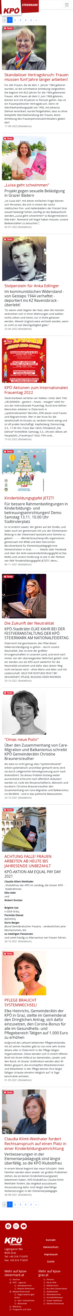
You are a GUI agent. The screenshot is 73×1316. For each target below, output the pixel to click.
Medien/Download (21, 1291)
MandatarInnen (54, 1294)
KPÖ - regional (19, 1282)
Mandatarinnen (25, 1285)
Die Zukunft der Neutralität (29, 623)
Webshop (17, 1306)
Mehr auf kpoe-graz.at (49, 1273)
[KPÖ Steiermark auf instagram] (16, 1226)
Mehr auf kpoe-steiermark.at (15, 1273)
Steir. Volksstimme (26, 1300)
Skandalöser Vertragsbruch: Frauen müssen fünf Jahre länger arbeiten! (36, 77)
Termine (16, 1279)
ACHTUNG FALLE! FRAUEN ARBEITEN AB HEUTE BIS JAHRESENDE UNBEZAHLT (28, 861)
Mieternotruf (52, 1285)
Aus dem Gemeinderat (57, 1288)
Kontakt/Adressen (55, 1297)
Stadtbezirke (52, 1291)
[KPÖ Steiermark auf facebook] (8, 1226)
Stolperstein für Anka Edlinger (31, 285)
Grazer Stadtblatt (54, 1300)
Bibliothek (22, 1303)
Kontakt (51, 1240)
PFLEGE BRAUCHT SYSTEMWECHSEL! (20, 1002)
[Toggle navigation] (66, 5)
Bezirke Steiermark (26, 1288)
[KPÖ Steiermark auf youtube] (24, 1226)
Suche (50, 1261)
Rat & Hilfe (51, 1282)
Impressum (51, 1254)
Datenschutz (50, 1247)
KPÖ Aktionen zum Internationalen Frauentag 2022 (36, 390)
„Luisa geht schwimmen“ (26, 184)
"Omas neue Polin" (21, 739)
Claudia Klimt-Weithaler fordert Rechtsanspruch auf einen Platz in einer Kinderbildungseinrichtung (35, 1143)
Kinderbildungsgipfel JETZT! (29, 498)
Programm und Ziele (22, 1309)
